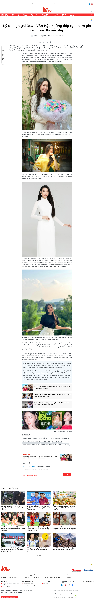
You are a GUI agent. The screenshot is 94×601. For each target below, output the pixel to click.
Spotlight (79, 15)
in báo (50, 42)
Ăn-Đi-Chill (56, 15)
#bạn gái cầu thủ (57, 441)
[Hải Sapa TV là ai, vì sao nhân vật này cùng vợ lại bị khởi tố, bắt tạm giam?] (64, 519)
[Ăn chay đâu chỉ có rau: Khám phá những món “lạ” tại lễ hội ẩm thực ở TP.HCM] (64, 498)
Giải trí (19, 15)
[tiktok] (70, 585)
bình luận (53, 42)
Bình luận (3, 59)
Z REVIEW (72, 15)
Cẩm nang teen (81, 575)
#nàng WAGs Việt (64, 444)
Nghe (3, 46)
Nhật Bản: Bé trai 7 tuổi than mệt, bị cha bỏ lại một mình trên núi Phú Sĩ (64, 548)
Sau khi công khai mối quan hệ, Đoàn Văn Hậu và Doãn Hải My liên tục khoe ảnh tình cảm (52, 387)
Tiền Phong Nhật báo (49, 4)
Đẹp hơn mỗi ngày (34, 15)
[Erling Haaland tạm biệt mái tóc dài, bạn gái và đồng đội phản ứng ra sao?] (39, 540)
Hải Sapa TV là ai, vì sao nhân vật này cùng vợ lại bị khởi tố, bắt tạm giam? (64, 527)
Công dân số (26, 577)
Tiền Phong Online (36, 4)
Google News (91, 20)
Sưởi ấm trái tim (60, 575)
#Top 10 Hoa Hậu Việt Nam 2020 (59, 438)
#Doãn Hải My (43, 438)
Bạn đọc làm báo (9, 597)
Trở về (3, 63)
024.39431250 (6, 586)
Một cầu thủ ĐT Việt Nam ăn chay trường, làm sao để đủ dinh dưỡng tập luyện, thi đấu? (38, 528)
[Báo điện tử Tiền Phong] (76, 570)
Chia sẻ (3, 50)
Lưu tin (3, 54)
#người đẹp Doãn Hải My (48, 444)
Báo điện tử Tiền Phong (47, 9)
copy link (47, 42)
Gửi (67, 474)
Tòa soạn (4, 581)
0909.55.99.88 (27, 583)
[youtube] (92, 4)
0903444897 (46, 583)
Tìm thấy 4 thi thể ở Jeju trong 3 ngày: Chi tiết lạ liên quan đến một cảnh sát (12, 507)
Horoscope (85, 15)
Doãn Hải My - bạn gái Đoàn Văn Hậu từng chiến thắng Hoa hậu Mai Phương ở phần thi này (52, 395)
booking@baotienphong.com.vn (31, 585)
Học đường (25, 15)
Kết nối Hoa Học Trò (50, 577)
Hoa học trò (5, 569)
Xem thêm (91, 15)
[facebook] (89, 4)
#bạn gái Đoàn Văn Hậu (30, 438)
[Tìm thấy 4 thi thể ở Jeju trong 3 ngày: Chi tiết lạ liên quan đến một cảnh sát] (13, 498)
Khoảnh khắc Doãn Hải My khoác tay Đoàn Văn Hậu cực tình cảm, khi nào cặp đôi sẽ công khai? (51, 403)
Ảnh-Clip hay (64, 15)
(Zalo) (32, 583)
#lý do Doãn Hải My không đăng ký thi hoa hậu (36, 441)
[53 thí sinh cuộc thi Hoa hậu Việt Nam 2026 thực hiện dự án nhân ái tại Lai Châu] (13, 519)
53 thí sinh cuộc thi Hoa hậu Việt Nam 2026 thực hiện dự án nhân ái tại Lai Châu (13, 528)
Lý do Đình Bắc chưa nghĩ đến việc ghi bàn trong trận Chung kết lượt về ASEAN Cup (38, 507)
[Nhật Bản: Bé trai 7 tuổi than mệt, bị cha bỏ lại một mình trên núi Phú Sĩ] (64, 540)
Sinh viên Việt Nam (62, 4)
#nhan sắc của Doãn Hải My (31, 444)
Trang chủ (2, 15)
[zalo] (74, 585)
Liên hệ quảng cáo (27, 581)
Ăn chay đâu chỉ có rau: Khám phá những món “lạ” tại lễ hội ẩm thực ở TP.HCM (64, 507)
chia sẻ (40, 42)
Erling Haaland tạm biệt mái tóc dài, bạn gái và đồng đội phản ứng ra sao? (38, 549)
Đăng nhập (25, 466)
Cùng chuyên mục (10, 488)
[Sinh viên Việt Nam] (88, 570)
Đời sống (6, 15)
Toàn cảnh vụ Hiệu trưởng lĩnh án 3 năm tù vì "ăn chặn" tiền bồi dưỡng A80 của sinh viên (12, 549)
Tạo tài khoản (34, 466)
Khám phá (13, 15)
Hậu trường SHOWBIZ (45, 15)
